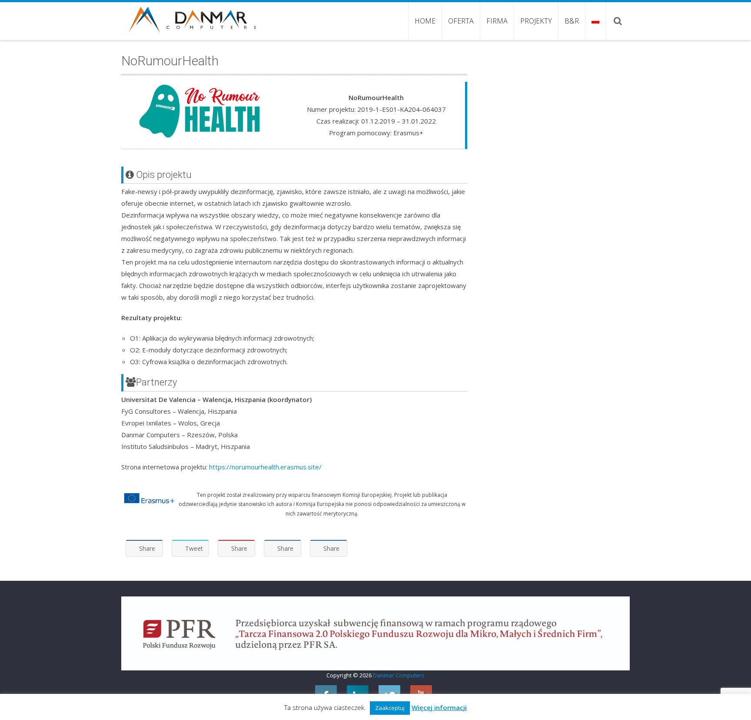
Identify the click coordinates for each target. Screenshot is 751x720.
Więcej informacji (439, 707)
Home (425, 21)
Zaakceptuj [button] (390, 708)
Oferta (461, 21)
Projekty (536, 21)
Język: (595, 21)
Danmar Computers (399, 675)
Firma (497, 21)
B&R (572, 21)
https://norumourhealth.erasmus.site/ (265, 466)
